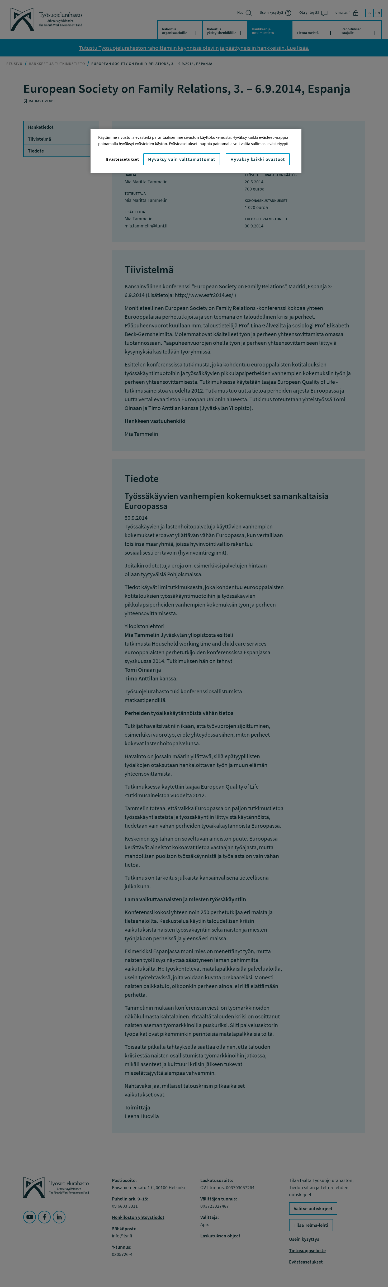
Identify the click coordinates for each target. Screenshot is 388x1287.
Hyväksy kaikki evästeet (257, 159)
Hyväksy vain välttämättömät (181, 159)
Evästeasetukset (122, 159)
